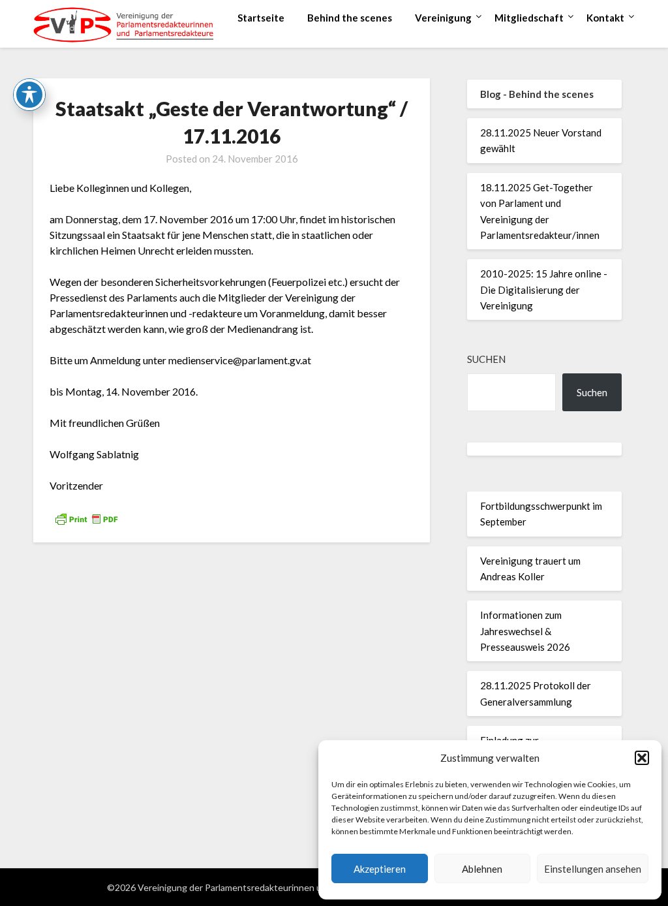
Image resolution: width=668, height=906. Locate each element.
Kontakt (605, 17)
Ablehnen (482, 869)
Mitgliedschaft (529, 17)
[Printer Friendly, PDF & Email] (86, 517)
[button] (641, 757)
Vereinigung (443, 17)
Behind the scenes (349, 17)
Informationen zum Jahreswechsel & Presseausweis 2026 (525, 631)
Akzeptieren (380, 869)
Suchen (486, 359)
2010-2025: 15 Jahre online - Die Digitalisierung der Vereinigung (543, 289)
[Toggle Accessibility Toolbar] (29, 94)
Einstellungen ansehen (592, 869)
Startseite (260, 17)
